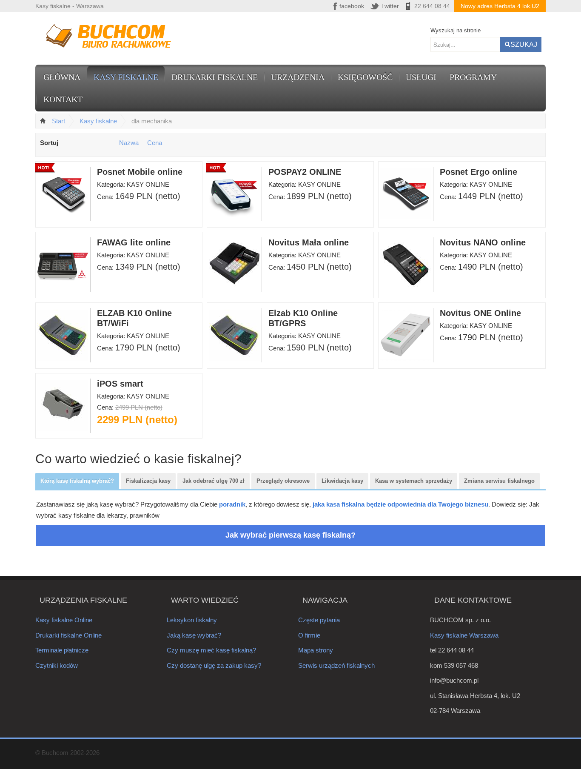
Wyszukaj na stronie (455, 30)
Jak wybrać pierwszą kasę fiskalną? (290, 535)
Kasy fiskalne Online (63, 620)
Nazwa (129, 142)
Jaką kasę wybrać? (194, 635)
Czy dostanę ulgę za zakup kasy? (214, 665)
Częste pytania (319, 620)
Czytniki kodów (56, 665)
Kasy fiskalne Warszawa (464, 635)
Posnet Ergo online (478, 172)
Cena (154, 142)
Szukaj (523, 44)
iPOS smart (120, 383)
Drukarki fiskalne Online (68, 635)
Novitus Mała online (308, 242)
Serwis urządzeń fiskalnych (336, 665)
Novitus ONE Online (480, 313)
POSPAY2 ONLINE (304, 172)
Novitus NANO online (483, 242)
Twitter (390, 6)
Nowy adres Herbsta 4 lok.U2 (500, 6)
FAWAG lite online (134, 242)
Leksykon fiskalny (192, 620)
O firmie (309, 635)
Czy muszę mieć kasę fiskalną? (211, 650)
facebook (351, 6)
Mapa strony (315, 650)
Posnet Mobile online (139, 172)
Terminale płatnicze (61, 650)
